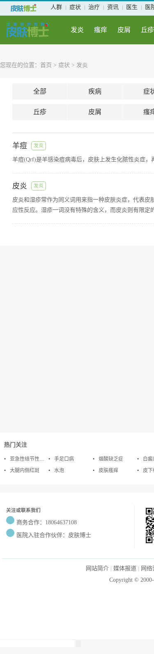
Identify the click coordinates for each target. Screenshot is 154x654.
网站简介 (97, 568)
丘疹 (147, 29)
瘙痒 (100, 29)
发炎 (77, 29)
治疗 (94, 7)
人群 (56, 7)
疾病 (94, 91)
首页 (46, 65)
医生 (132, 7)
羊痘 (19, 146)
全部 (39, 91)
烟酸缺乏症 (111, 459)
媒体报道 (124, 568)
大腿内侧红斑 (24, 470)
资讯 (113, 7)
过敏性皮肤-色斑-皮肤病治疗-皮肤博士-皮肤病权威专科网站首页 (23, 7)
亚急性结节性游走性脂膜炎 (39, 459)
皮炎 (19, 186)
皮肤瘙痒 (108, 470)
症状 (75, 7)
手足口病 (64, 459)
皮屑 (124, 29)
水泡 (59, 470)
